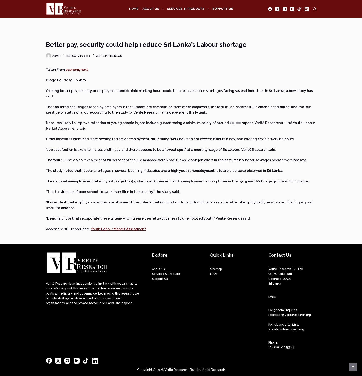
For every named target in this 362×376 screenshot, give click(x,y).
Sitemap (216, 269)
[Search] (314, 8)
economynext (77, 70)
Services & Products (185, 9)
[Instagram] (285, 9)
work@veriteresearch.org (286, 329)
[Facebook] (270, 9)
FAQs (213, 273)
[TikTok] (299, 9)
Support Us (222, 9)
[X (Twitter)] (277, 9)
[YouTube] (292, 9)
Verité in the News (109, 55)
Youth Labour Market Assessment (118, 229)
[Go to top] (353, 367)
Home (133, 9)
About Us (150, 9)
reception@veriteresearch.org (289, 315)
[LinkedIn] (307, 9)
